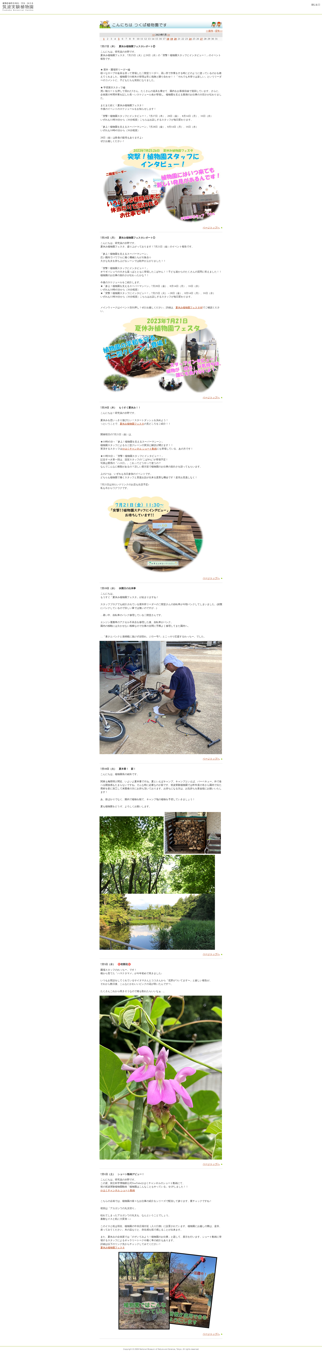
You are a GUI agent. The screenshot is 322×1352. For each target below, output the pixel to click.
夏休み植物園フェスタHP (189, 307)
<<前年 (209, 31)
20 (175, 39)
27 (201, 39)
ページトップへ (211, 227)
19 (171, 39)
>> (168, 35)
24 (190, 39)
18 (168, 39)
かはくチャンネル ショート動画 (139, 448)
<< (153, 35)
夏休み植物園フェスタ (132, 424)
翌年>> (218, 31)
